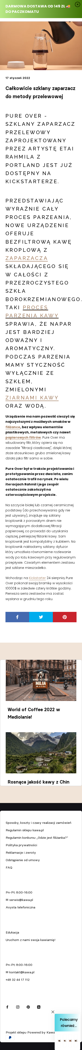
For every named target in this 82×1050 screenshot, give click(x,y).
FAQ (9, 867)
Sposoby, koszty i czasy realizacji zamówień (38, 823)
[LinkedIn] (38, 1006)
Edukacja (12, 932)
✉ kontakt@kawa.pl (20, 972)
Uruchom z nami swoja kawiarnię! (30, 940)
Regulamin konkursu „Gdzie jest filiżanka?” (37, 838)
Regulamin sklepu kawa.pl (25, 830)
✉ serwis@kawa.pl (19, 900)
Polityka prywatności (21, 845)
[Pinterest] (28, 1006)
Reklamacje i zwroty (21, 852)
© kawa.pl (12, 1026)
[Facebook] (7, 1006)
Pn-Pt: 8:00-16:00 (19, 892)
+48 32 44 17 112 (18, 980)
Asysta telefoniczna (20, 907)
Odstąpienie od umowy (23, 860)
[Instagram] (17, 1006)
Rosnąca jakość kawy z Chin (38, 782)
